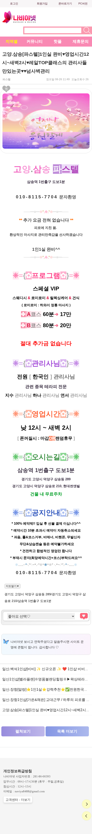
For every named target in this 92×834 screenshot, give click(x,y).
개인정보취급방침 (17, 771)
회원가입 (42, 3)
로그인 (14, 3)
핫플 (58, 41)
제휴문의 (81, 41)
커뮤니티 (35, 41)
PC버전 (83, 3)
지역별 (12, 41)
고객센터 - (18, 799)
